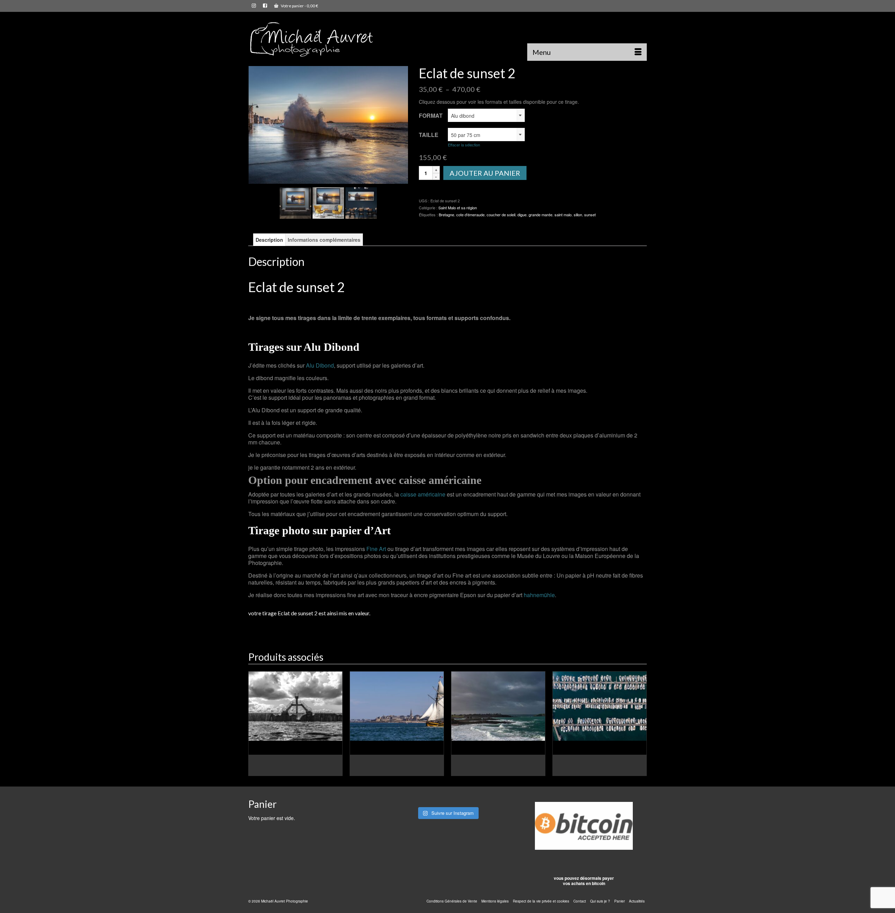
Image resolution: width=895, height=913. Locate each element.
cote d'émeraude (470, 214)
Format (431, 115)
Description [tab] (269, 239)
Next (641, 723)
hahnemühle (539, 595)
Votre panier (299, 5)
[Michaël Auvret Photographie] (311, 39)
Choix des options (295, 770)
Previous (254, 723)
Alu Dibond (320, 365)
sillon (578, 214)
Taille (428, 135)
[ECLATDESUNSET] (328, 201)
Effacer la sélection (464, 144)
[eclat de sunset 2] (328, 124)
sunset (590, 214)
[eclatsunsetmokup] (361, 201)
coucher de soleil (501, 214)
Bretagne (446, 214)
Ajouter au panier (485, 173)
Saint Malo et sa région (457, 207)
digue (522, 214)
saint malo (563, 214)
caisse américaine (422, 494)
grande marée (540, 214)
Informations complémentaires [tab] (324, 239)
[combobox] (486, 115)
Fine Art (376, 549)
